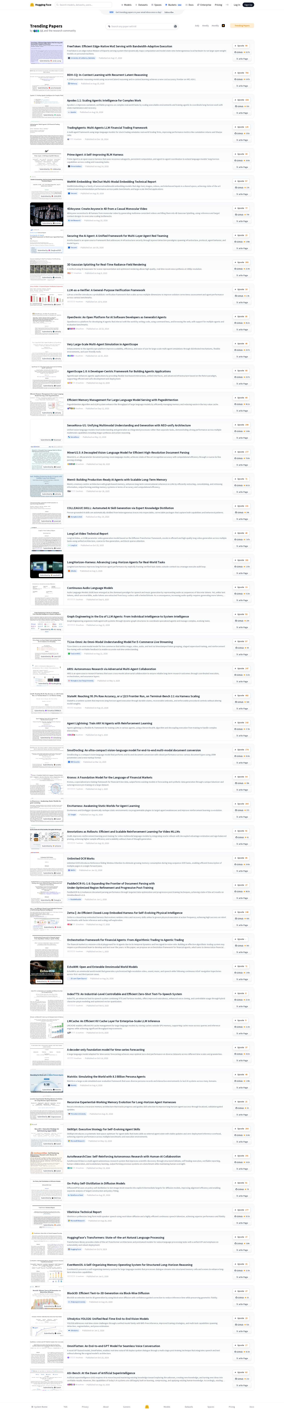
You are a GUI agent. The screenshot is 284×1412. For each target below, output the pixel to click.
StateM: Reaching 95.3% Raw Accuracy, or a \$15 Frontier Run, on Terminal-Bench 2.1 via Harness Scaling (133, 696)
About (106, 1406)
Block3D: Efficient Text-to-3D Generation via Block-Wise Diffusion (108, 1293)
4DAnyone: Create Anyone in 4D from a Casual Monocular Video (107, 208)
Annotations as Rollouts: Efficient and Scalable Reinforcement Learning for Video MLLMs (123, 831)
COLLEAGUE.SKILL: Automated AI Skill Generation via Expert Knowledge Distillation (120, 508)
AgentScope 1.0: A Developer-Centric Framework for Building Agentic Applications (119, 371)
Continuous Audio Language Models (90, 588)
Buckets (174, 4)
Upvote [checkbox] (242, 45)
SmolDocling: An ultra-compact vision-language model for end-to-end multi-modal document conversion (134, 750)
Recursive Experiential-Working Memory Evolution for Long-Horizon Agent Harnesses (121, 1102)
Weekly (205, 25)
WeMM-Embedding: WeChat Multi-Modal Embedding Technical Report (111, 181)
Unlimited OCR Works (81, 858)
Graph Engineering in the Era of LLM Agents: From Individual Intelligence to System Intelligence (128, 616)
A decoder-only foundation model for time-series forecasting (106, 1049)
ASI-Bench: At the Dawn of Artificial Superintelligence (101, 1373)
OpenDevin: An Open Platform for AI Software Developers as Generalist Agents (116, 317)
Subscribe (169, 12)
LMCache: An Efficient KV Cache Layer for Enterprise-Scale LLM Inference (113, 1021)
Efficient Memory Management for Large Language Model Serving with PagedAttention (122, 400)
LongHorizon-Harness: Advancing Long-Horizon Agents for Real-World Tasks (116, 562)
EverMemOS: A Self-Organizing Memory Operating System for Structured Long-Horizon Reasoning (129, 1265)
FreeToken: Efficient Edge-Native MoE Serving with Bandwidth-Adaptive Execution (119, 46)
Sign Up (248, 4)
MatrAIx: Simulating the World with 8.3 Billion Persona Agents (106, 1076)
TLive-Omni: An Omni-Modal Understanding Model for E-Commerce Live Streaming (120, 642)
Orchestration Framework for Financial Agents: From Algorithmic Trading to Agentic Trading (125, 940)
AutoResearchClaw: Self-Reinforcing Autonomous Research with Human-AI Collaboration (124, 1156)
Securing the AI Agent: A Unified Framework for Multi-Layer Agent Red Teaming (117, 236)
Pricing (218, 4)
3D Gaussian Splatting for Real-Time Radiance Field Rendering (106, 264)
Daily (197, 25)
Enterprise (205, 4)
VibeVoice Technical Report (84, 1212)
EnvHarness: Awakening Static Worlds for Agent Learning (103, 806)
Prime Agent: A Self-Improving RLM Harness (95, 154)
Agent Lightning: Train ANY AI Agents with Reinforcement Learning (109, 723)
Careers (126, 1406)
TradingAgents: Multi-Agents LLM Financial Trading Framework (107, 127)
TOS (65, 1406)
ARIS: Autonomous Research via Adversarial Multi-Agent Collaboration (111, 669)
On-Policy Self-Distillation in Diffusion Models (96, 1183)
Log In (237, 4)
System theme (40, 1406)
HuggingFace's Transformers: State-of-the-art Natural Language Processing (115, 1237)
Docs (191, 4)
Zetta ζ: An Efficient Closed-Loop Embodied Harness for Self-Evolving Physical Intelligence (124, 913)
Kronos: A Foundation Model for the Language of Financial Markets (109, 777)
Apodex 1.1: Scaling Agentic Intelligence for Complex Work (104, 100)
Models (127, 4)
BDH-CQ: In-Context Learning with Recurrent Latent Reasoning (107, 75)
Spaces (157, 4)
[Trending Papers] (223, 25)
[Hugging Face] (147, 1407)
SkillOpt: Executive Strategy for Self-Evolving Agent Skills (103, 1129)
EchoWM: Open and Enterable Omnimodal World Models (102, 967)
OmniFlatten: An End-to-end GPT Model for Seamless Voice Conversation (113, 1346)
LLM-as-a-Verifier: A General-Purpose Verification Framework (106, 290)
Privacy (85, 1406)
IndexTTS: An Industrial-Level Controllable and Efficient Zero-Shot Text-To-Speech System (124, 994)
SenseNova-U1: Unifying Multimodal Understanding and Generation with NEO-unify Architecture (129, 425)
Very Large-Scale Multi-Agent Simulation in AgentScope (102, 344)
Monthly (215, 25)
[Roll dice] (175, 26)
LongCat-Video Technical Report (87, 533)
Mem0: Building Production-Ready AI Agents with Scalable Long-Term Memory (117, 479)
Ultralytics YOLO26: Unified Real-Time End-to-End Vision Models (108, 1319)
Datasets (143, 4)
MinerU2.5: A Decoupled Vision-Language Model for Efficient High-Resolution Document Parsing (128, 452)
